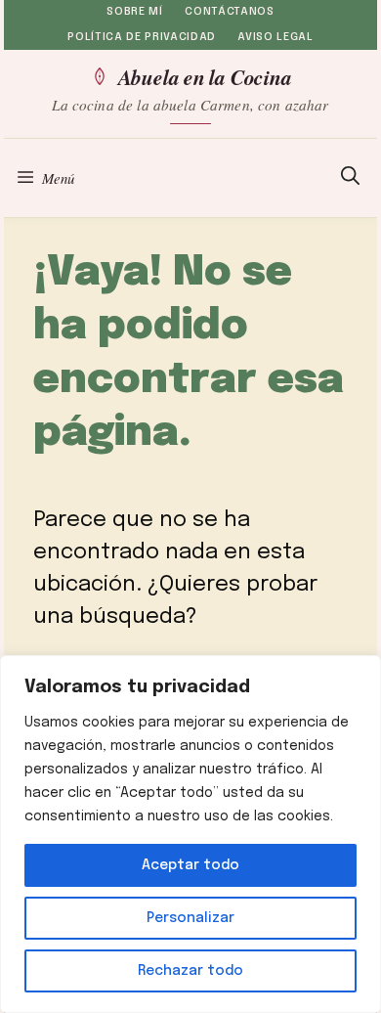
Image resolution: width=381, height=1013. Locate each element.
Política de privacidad (141, 37)
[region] (190, 834)
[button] (350, 178)
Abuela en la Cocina (204, 76)
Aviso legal (275, 37)
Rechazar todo (190, 971)
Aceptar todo (190, 865)
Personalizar (190, 918)
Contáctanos (229, 12)
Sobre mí (134, 12)
